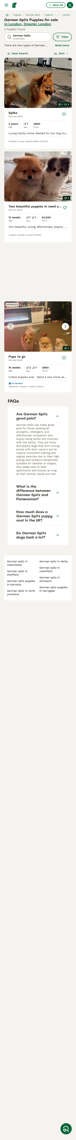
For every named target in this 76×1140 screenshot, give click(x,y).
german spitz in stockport (49, 579)
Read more (62, 45)
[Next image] (65, 326)
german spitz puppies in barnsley (21, 582)
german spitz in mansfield (49, 569)
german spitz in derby (53, 561)
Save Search (20, 53)
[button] (38, 326)
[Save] (64, 114)
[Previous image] (10, 326)
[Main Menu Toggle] (6, 5)
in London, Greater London (27, 24)
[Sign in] (70, 5)
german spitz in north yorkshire (21, 592)
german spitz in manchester (17, 563)
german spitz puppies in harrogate (53, 589)
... (58, 15)
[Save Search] (66, 1128)
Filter (65, 37)
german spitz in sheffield (17, 573)
